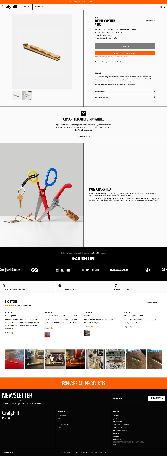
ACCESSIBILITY (66, 452)
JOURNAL (116, 419)
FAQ (114, 445)
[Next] (164, 324)
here (133, 84)
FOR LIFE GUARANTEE (121, 424)
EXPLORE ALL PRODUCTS (83, 383)
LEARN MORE (82, 136)
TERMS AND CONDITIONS (97, 452)
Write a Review (152, 302)
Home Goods (99, 18)
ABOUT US (116, 416)
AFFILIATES (117, 439)
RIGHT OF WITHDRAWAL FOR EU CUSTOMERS (128, 442)
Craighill (10, 452)
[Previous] (6, 359)
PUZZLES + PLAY (63, 424)
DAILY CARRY (62, 416)
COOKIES (76, 452)
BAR (59, 421)
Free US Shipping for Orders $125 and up (83, 2)
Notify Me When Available (125, 53)
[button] (42, 51)
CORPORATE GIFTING (120, 430)
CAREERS (116, 436)
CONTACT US (117, 421)
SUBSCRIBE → (157, 398)
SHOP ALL (61, 427)
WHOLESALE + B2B (119, 427)
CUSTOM (116, 433)
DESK (59, 419)
